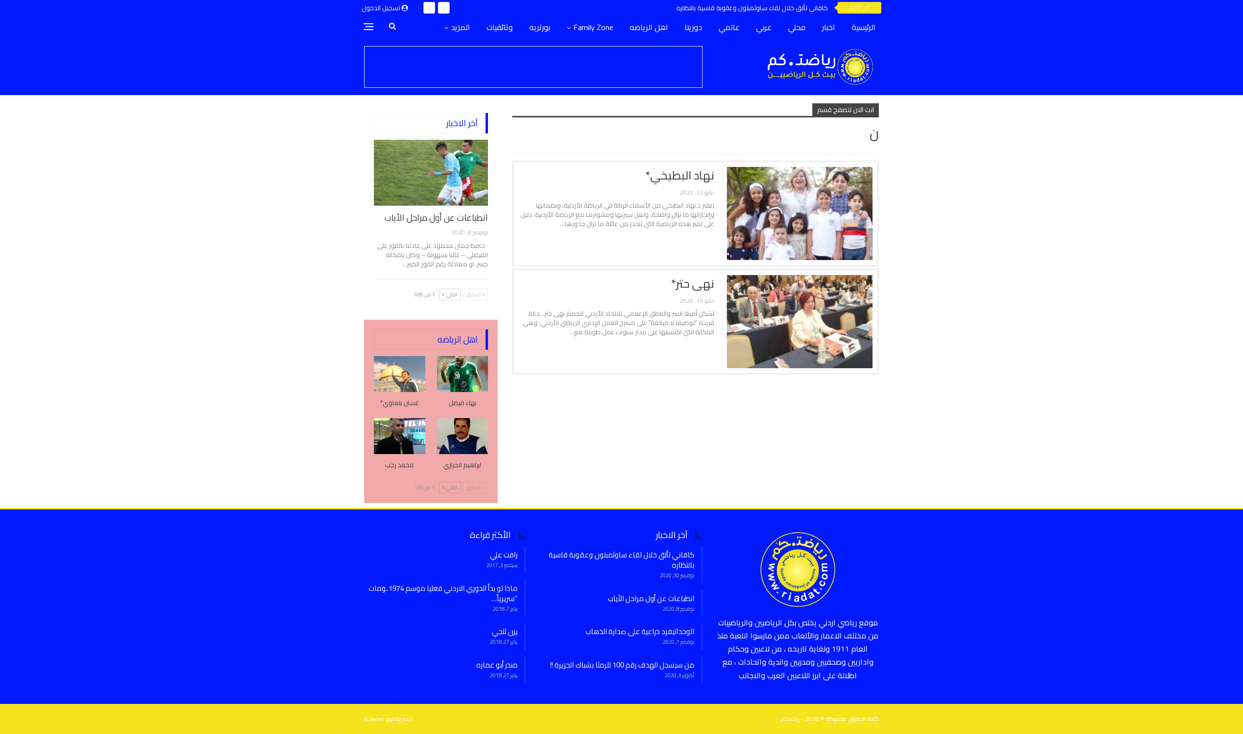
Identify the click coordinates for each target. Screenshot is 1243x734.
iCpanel (374, 718)
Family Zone (593, 27)
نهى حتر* (692, 283)
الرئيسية (863, 27)
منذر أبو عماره (497, 665)
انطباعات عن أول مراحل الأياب (436, 218)
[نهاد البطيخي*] (800, 213)
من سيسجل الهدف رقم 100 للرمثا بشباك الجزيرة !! (622, 665)
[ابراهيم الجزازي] (462, 436)
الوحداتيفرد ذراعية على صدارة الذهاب (640, 631)
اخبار (828, 27)
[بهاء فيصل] (462, 374)
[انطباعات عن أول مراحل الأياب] (431, 173)
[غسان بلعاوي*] (399, 374)
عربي (764, 27)
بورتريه (539, 27)
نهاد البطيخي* (679, 175)
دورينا (693, 27)
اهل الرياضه (649, 27)
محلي (797, 27)
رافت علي (504, 555)
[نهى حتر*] (800, 321)
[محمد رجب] (399, 436)
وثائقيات (500, 27)
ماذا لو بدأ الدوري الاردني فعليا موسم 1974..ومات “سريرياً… (443, 593)
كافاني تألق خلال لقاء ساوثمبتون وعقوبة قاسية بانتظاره (752, 8)
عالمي (729, 27)
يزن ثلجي (505, 631)
